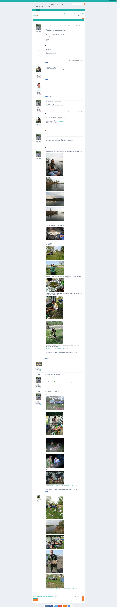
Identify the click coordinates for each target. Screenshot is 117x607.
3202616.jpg (62, 485)
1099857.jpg (62, 588)
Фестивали (50, 18)
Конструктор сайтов (79, 604)
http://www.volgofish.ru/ (60, 121)
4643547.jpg (51, 347)
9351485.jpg (72, 347)
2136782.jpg (62, 347)
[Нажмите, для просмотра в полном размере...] (55, 205)
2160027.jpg (64, 348)
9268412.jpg (56, 485)
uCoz (84, 604)
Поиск (81, 13)
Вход (115, 0)
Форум (33, 18)
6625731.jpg (67, 347)
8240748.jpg (51, 588)
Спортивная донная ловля (46, 18)
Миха (38, 359)
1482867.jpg (73, 588)
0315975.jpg (58, 348)
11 (58, 391)
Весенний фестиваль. (54, 18)
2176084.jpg (78, 347)
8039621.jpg (73, 485)
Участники (72, 13)
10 (59, 374)
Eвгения (39, 374)
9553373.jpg (47, 348)
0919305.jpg (67, 485)
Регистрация (111, 0)
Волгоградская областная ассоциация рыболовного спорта (48, 5)
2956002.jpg (53, 348)
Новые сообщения (67, 13)
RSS (83, 13)
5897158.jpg (56, 347)
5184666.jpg (56, 588)
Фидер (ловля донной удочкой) (38, 18)
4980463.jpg (51, 485)
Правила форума (76, 13)
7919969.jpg (67, 588)
